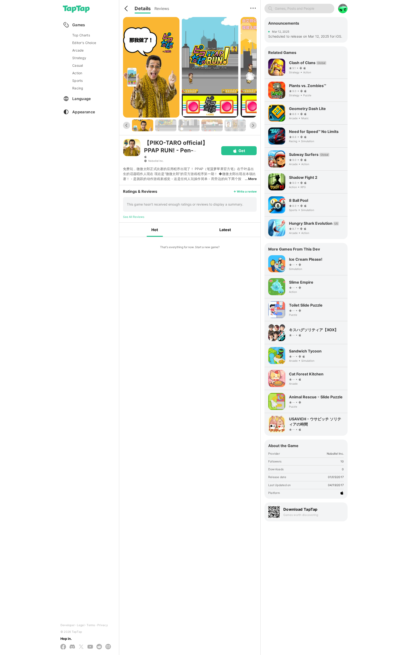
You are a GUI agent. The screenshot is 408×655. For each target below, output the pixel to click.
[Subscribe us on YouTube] (90, 647)
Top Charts (81, 35)
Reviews (161, 8)
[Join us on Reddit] (99, 647)
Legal (81, 625)
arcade (78, 50)
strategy (79, 58)
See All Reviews (133, 217)
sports (77, 81)
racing (77, 88)
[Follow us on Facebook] (63, 647)
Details (143, 8)
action (77, 73)
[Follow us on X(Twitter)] (81, 647)
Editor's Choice (84, 43)
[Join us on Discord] (72, 647)
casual (77, 65)
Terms (91, 625)
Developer (67, 625)
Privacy (102, 625)
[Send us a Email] (108, 647)
